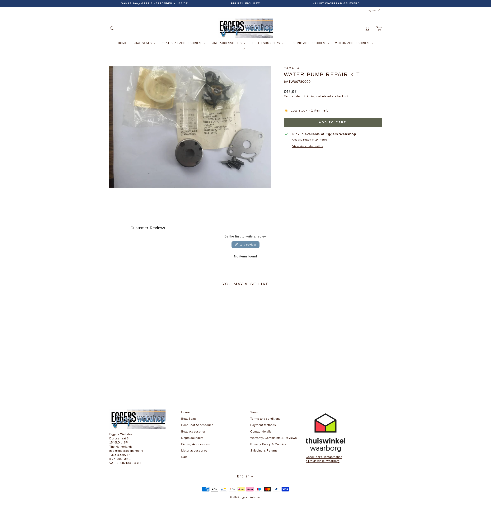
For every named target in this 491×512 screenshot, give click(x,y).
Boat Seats (143, 43)
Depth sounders (266, 43)
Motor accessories (352, 43)
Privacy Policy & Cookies (268, 444)
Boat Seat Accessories (181, 43)
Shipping (309, 96)
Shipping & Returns (264, 450)
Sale (246, 48)
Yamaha (292, 68)
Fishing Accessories (308, 43)
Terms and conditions (265, 418)
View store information (307, 146)
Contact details (261, 431)
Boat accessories (227, 43)
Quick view (142, 356)
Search (255, 412)
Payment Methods (263, 425)
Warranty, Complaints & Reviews (273, 437)
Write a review (245, 244)
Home (122, 43)
